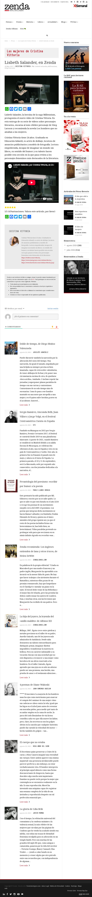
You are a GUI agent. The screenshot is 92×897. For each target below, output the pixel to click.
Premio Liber (71, 891)
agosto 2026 (72, 245)
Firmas (9, 22)
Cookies (67, 886)
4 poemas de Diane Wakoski (34, 684)
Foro (22, 28)
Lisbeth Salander (40, 66)
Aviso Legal (45, 886)
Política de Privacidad (57, 886)
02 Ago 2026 (79, 205)
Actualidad (52, 22)
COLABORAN (45, 2)
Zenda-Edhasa (12, 28)
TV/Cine (73, 22)
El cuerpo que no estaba (32, 742)
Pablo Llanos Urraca (41, 490)
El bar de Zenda (80, 202)
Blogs (63, 22)
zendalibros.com (39, 560)
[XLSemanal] (80, 5)
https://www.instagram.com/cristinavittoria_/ (36, 260)
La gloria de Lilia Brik (31, 809)
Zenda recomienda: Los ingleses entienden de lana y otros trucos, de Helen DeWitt (38, 551)
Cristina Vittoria (23, 66)
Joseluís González (40, 352)
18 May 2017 (9, 66)
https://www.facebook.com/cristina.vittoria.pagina (38, 263)
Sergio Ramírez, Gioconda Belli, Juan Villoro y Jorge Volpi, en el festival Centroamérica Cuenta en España (39, 416)
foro (33, 279)
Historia (29, 22)
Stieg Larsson (10, 68)
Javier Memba (38, 813)
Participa (74, 886)
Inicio (6, 41)
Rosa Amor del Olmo (41, 746)
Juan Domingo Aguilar (42, 689)
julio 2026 (71, 250)
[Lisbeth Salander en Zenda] (32, 90)
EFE (34, 425)
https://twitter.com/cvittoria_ (31, 258)
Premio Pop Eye (82, 891)
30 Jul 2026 (78, 220)
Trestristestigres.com (33, 886)
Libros (40, 22)
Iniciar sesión (52, 308)
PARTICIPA (64, 2)
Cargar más (32, 874)
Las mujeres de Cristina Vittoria (27, 41)
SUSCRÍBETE (55, 2)
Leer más (24, 405)
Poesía (19, 22)
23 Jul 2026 (78, 235)
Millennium (52, 66)
